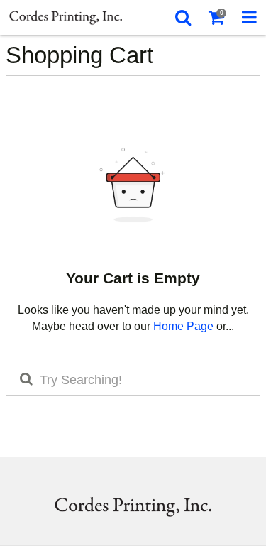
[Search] (182, 17)
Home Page (183, 326)
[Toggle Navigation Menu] (249, 17)
